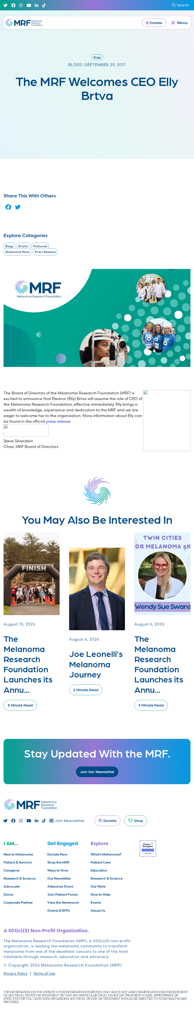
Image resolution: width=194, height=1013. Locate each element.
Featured (40, 246)
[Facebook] (13, 5)
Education (99, 870)
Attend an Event (60, 886)
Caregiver (11, 870)
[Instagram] (21, 5)
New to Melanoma (18, 854)
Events (23, 246)
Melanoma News (17, 252)
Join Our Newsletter (97, 771)
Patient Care (101, 862)
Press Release (45, 252)
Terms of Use (44, 973)
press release (58, 421)
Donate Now (57, 854)
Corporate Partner (18, 902)
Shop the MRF (58, 862)
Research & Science (19, 878)
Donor (8, 894)
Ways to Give (57, 870)
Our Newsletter (59, 878)
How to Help (100, 894)
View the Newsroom (63, 902)
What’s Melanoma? (106, 854)
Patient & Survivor (18, 862)
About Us (98, 910)
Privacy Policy (15, 973)
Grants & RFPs (58, 910)
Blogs (97, 57)
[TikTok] (44, 5)
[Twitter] (6, 5)
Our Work (98, 886)
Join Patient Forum (62, 894)
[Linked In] (36, 5)
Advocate (12, 886)
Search (183, 5)
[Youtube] (28, 5)
